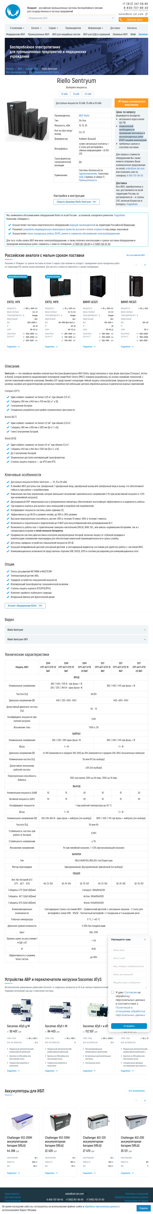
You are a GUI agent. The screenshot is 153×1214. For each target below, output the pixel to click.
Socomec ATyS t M (56, 1026)
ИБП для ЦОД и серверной (96, 34)
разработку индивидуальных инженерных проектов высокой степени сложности (64, 229)
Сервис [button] (53, 28)
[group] (76, 312)
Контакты (132, 28)
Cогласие (130, 992)
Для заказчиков (13, 1197)
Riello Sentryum (15, 629)
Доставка (115, 28)
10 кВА (64, 93)
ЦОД (81, 176)
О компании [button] (16, 28)
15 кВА (76, 93)
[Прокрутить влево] (136, 264)
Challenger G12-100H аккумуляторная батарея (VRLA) (57, 1141)
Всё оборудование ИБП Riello (44, 72)
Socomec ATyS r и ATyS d (98, 1026)
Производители (73, 28)
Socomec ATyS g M (18, 1026)
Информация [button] (95, 28)
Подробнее (132, 204)
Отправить (129, 1026)
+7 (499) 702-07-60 (95, 1199)
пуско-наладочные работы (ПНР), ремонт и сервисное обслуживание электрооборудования (73, 233)
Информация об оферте (136, 1200)
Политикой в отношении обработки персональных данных (130, 1011)
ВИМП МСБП (128, 302)
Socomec (143, 34)
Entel (133, 34)
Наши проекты (12, 1193)
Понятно (144, 1208)
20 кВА (88, 93)
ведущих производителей (82, 225)
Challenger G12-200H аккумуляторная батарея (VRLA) (19, 1141)
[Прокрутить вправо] (144, 264)
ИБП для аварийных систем (66, 34)
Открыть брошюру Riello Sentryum (74, 201)
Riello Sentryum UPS (17, 639)
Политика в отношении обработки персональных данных (131, 1195)
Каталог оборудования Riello (22, 605)
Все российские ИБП (136, 255)
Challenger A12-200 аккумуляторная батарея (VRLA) (132, 1141)
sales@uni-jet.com (131, 14)
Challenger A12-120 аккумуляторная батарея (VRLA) (94, 1141)
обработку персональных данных (101, 1206)
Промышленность (88, 180)
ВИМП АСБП (90, 302)
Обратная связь (134, 19)
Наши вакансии (13, 1200)
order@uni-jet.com (135, 168)
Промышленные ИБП (38, 34)
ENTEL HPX (13, 302)
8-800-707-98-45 (136, 7)
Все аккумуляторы (137, 1090)
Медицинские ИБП (15, 34)
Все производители (16, 72)
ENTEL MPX (51, 302)
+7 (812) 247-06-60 (135, 3)
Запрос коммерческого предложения (133, 103)
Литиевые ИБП (120, 34)
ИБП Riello (84, 115)
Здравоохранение (88, 173)
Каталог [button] (35, 28)
